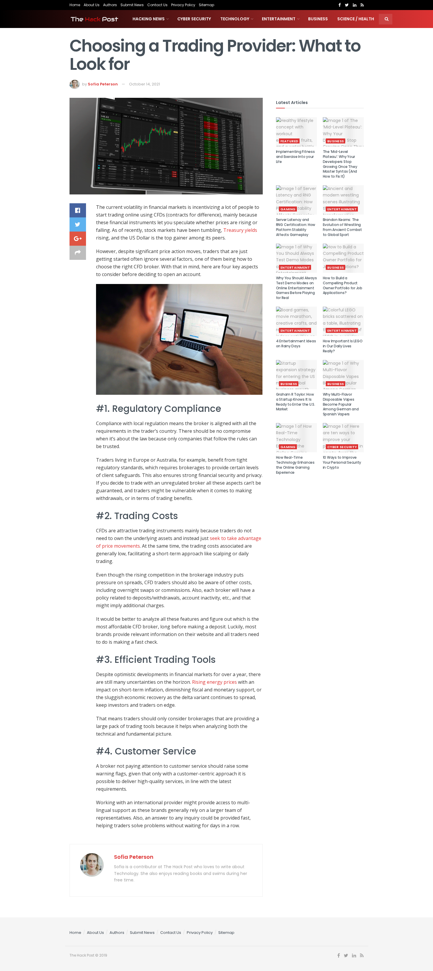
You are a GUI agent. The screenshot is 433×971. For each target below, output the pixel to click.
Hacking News (149, 19)
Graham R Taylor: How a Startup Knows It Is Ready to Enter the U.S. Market (295, 402)
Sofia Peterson (103, 84)
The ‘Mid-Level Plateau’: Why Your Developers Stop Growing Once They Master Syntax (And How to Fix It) (340, 164)
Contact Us (157, 4)
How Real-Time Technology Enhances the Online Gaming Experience (295, 465)
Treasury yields (240, 230)
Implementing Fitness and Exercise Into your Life (295, 156)
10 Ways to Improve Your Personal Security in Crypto (342, 462)
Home (75, 4)
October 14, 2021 (144, 84)
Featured (289, 141)
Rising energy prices (214, 682)
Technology (234, 19)
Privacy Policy (183, 4)
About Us (92, 4)
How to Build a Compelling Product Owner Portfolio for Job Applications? (342, 285)
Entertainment (278, 19)
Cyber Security (194, 19)
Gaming (288, 209)
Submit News (132, 4)
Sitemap (206, 4)
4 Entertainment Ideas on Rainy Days (296, 343)
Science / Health (355, 19)
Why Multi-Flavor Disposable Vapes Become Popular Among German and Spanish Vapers (341, 404)
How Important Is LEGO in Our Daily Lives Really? (343, 346)
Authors (110, 4)
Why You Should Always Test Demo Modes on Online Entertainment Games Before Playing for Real (296, 287)
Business (318, 19)
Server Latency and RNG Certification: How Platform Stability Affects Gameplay (295, 227)
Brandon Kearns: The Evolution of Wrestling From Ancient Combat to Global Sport (342, 227)
